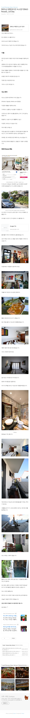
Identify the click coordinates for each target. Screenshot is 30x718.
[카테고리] (2, 1)
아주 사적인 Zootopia (8, 696)
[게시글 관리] (8, 638)
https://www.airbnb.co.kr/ (9, 624)
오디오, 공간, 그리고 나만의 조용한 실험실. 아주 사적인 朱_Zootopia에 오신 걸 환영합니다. (12, 699)
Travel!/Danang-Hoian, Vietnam (9, 7)
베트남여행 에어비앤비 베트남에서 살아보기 (10, 627)
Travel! (4, 645)
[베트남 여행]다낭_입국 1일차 (8, 654)
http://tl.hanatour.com (8, 613)
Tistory (22, 713)
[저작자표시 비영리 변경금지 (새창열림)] (18, 638)
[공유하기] (6, 638)
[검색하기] (28, 1)
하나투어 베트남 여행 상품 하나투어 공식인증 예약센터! (9, 616)
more (27, 665)
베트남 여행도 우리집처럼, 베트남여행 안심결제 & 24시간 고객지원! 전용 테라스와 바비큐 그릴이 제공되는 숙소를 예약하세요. (10, 629)
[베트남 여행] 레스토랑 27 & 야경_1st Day (10, 651)
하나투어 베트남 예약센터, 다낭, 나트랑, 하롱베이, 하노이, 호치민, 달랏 (9, 618)
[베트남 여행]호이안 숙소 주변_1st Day (9, 653)
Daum (14, 713)
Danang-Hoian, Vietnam (10, 645)
